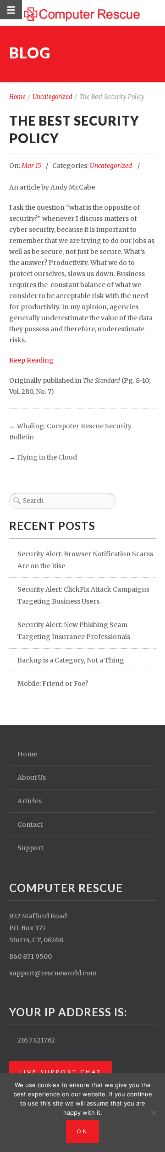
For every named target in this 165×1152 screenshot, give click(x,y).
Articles (29, 801)
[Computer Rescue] (82, 13)
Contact (30, 824)
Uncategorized (52, 97)
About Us (31, 777)
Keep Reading (31, 360)
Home (17, 97)
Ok (82, 1131)
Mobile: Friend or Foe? (52, 684)
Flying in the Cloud (47, 457)
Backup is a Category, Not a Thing (70, 660)
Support (30, 848)
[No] (153, 1112)
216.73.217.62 (36, 1040)
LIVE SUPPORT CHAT (60, 1071)
